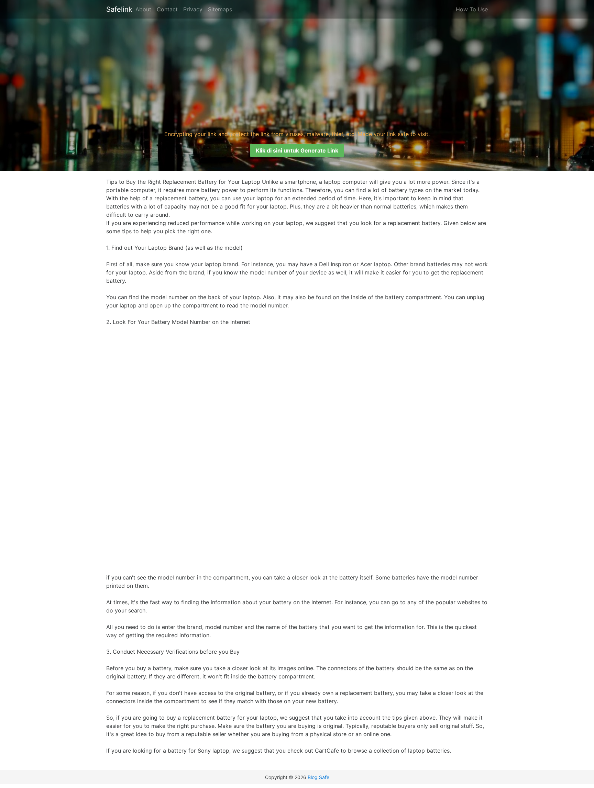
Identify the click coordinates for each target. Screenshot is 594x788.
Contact (167, 9)
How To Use (472, 9)
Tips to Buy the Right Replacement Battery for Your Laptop (183, 181)
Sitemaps (220, 9)
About (143, 9)
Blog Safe (318, 777)
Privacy (192, 9)
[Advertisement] (297, 73)
